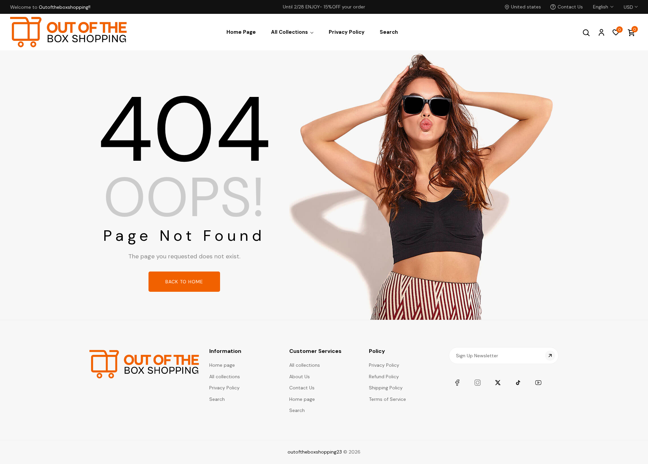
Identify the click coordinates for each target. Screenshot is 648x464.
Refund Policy (384, 376)
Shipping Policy (386, 388)
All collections (224, 376)
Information (225, 351)
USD (628, 3)
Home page (222, 365)
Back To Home (184, 282)
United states (526, 7)
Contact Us (570, 7)
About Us (299, 376)
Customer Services (315, 351)
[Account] (601, 32)
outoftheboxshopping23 (315, 452)
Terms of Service (387, 399)
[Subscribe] (550, 356)
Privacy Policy (224, 388)
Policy (377, 351)
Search (217, 399)
